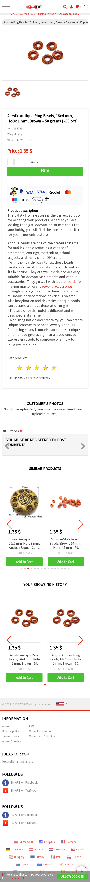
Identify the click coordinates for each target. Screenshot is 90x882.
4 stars (45, 367)
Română (72, 842)
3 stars (37, 367)
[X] (3, 874)
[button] (21, 568)
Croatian (59, 849)
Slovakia (26, 864)
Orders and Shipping (42, 736)
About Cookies (11, 741)
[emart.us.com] (27, 7)
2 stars (28, 367)
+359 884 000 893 (68, 14)
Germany (17, 849)
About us (8, 726)
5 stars (54, 367)
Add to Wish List (21, 140)
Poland (77, 857)
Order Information (41, 731)
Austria (38, 849)
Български (26, 842)
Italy (58, 857)
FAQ (31, 726)
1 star (20, 367)
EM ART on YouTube (23, 790)
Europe (40, 857)
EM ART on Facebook (24, 783)
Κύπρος (70, 864)
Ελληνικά (49, 842)
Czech (80, 849)
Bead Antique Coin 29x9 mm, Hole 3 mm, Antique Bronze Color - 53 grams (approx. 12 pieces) (24, 543)
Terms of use (10, 736)
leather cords (66, 281)
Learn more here (19, 878)
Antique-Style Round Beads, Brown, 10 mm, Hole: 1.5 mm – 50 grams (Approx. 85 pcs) (65, 543)
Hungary (19, 857)
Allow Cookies (72, 876)
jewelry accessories (57, 286)
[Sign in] (71, 6)
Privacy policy (11, 731)
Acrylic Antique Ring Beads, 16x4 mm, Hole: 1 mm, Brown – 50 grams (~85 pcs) (24, 659)
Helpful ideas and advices (18, 762)
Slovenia (48, 864)
